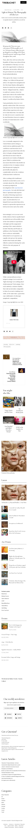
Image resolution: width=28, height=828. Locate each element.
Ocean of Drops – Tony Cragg (9, 634)
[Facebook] (2, 28)
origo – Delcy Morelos (7, 642)
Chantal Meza (5, 605)
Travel (2, 812)
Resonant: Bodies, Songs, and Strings (10, 657)
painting (18, 344)
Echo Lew (18, 50)
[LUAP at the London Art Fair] (19, 420)
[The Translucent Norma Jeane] (19, 401)
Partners (3, 804)
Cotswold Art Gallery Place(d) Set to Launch (10, 764)
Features (3, 800)
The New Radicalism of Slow (7, 772)
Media (16, 825)
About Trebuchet (5, 794)
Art (22, 10)
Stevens (8, 323)
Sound (2, 810)
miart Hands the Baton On (6, 778)
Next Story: (10, 376)
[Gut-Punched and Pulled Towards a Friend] (8, 420)
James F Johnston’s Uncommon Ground (10, 766)
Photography (7, 346)
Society (3, 808)
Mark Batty (4, 593)
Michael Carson (5, 596)
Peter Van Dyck (5, 610)
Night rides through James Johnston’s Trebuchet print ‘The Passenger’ (17, 558)
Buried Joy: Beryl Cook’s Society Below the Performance (13, 770)
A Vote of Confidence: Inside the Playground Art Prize (12, 776)
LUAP (3, 601)
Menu (23, 2)
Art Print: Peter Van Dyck (15, 573)
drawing (6, 344)
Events (2, 798)
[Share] (11, 28)
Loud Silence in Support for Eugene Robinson (11, 774)
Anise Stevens (7, 10)
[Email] (8, 28)
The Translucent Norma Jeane (19, 410)
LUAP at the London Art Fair (19, 429)
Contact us (11, 824)
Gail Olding (4, 608)
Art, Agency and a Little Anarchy (8, 780)
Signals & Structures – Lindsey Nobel (11, 649)
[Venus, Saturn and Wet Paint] (8, 402)
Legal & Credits (10, 825)
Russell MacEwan (5, 603)
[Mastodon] (5, 28)
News (2, 802)
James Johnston (5, 598)
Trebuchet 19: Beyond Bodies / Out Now (13, 502)
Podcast (3, 806)
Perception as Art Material (16, 523)
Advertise (5, 824)
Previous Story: (17, 361)
